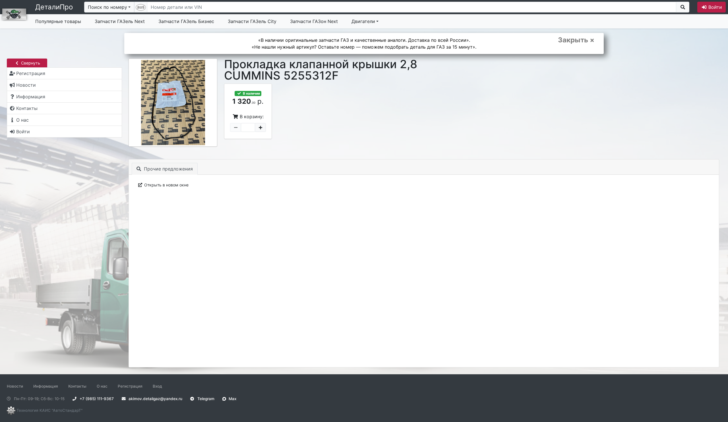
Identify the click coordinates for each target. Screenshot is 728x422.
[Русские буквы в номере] (140, 7)
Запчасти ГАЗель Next (120, 21)
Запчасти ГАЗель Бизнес (186, 21)
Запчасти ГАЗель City (252, 21)
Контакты (77, 386)
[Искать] (682, 7)
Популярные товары (58, 21)
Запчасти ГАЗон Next (314, 21)
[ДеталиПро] (14, 13)
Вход (157, 386)
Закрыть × (576, 40)
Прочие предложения (167, 169)
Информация (45, 386)
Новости (15, 386)
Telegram (205, 398)
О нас (102, 386)
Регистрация (130, 386)
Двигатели (363, 21)
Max (232, 398)
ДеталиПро (54, 7)
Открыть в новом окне (166, 184)
